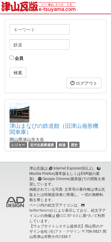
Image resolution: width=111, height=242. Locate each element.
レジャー (18, 144)
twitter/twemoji (41, 210)
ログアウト (86, 83)
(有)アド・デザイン (65, 231)
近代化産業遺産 (42, 144)
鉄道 (62, 144)
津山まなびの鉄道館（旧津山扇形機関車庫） (54, 128)
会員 (18, 58)
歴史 (74, 144)
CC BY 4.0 (69, 215)
